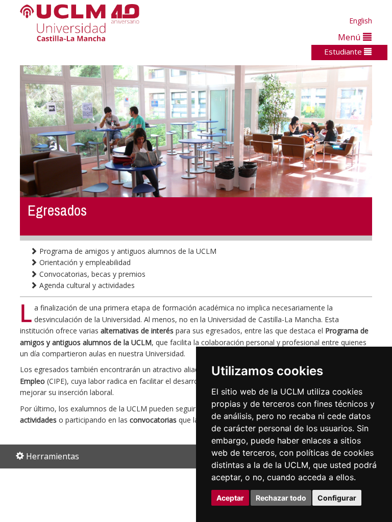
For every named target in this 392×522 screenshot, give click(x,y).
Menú (350, 37)
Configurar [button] (336, 497)
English (360, 20)
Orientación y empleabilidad (84, 262)
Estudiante (344, 51)
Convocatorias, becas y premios (91, 274)
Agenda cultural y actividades (86, 285)
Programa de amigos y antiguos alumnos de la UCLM (126, 251)
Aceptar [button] (230, 497)
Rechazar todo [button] (281, 497)
